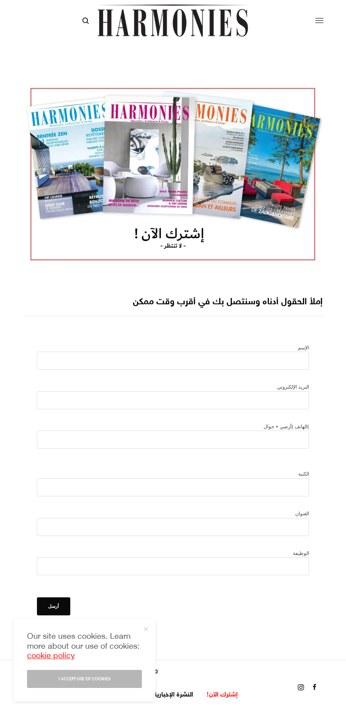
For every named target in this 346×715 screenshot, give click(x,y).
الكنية (303, 474)
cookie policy (51, 656)
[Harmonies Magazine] (173, 21)
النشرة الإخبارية (173, 695)
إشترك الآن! (222, 695)
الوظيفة (301, 553)
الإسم (303, 347)
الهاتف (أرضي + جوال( (286, 426)
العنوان (302, 513)
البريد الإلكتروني (293, 387)
